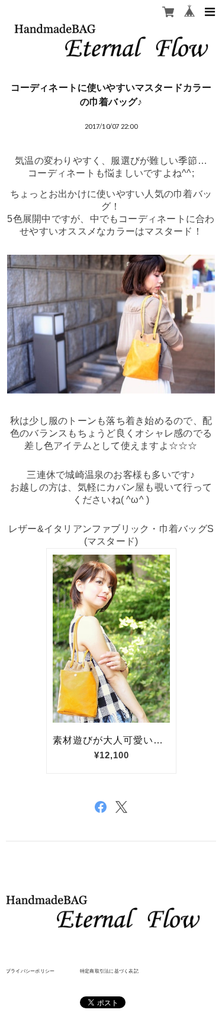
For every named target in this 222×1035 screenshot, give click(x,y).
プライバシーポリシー (30, 971)
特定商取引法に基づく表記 (109, 971)
